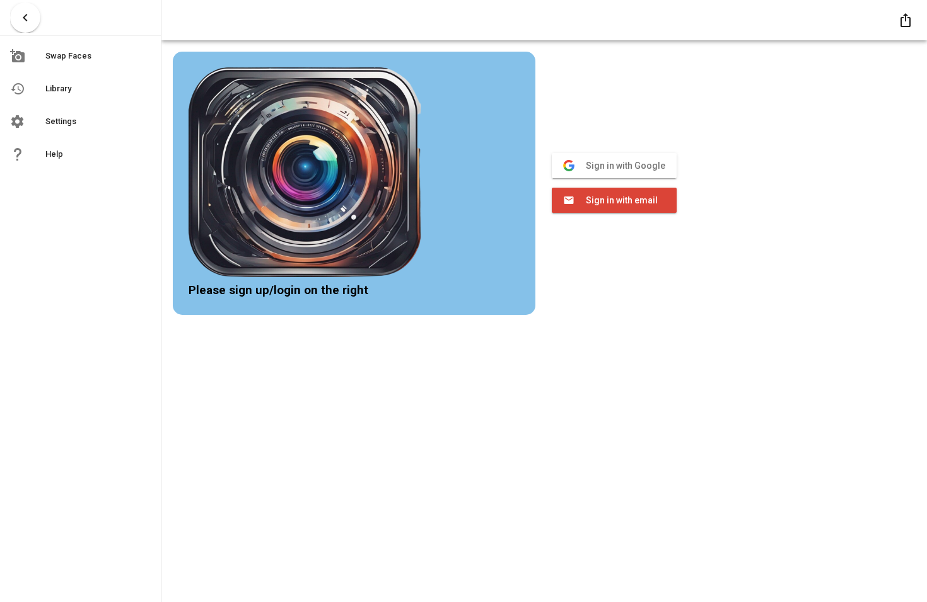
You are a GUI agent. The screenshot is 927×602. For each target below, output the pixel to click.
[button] (905, 20)
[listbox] (80, 106)
